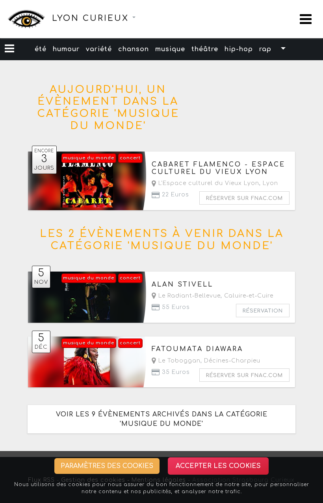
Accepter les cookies (218, 466)
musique (170, 49)
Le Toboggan (178, 361)
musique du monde (88, 158)
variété (99, 49)
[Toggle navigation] (306, 19)
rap (265, 49)
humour (66, 49)
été (40, 49)
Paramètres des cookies (107, 466)
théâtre (204, 49)
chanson (133, 49)
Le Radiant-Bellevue (188, 296)
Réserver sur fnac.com (244, 198)
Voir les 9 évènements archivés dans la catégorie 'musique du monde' (161, 419)
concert (130, 158)
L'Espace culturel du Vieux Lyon (207, 183)
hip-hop (239, 49)
